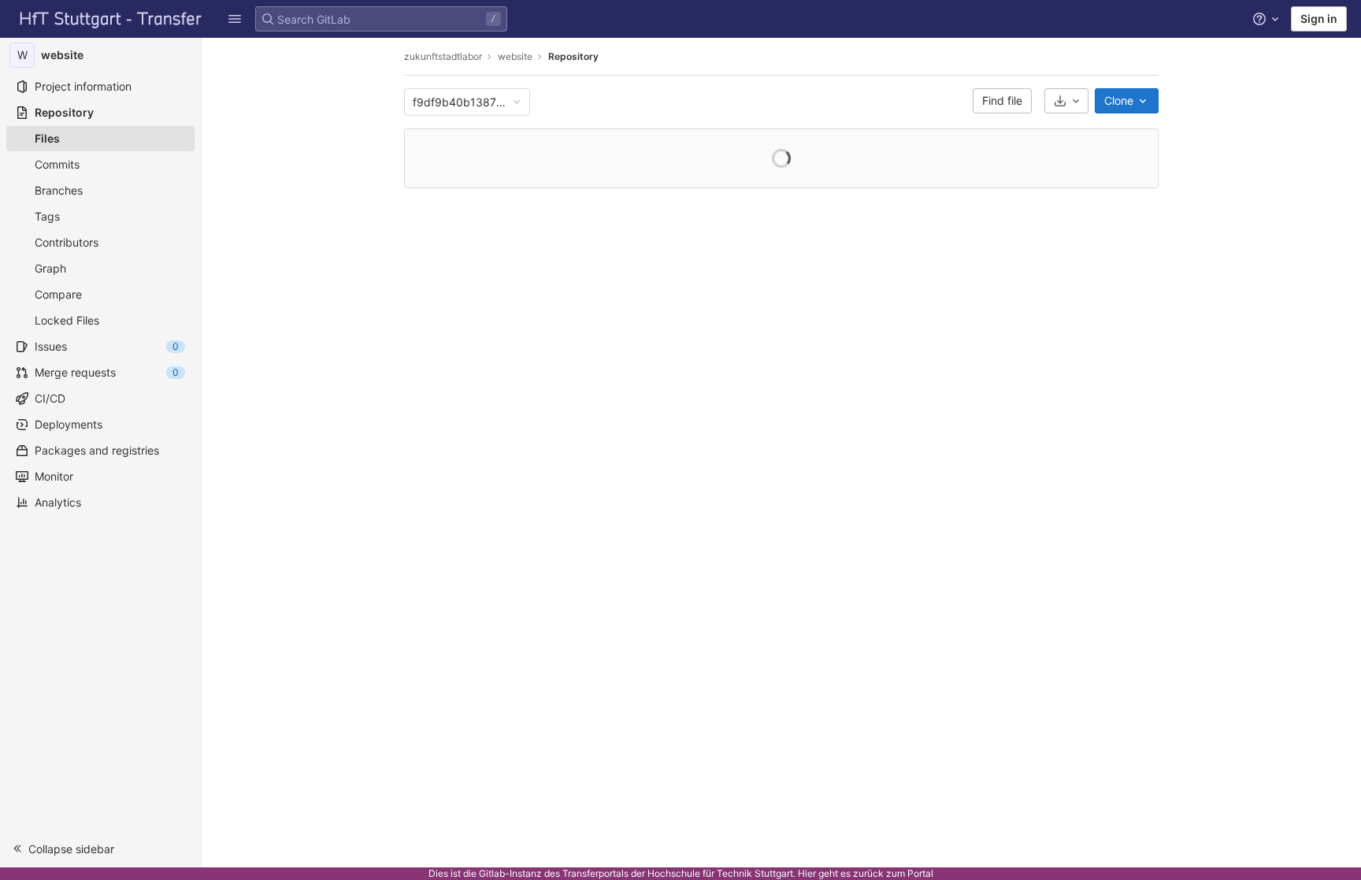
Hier (807, 873)
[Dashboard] (111, 19)
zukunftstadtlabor (443, 56)
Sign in (1318, 18)
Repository (573, 56)
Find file (1002, 100)
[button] (100, 848)
